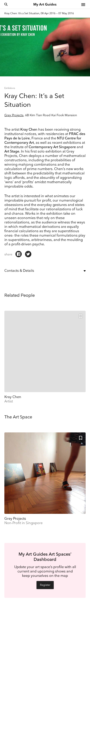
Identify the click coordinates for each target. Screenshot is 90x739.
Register (45, 585)
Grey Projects (13, 115)
